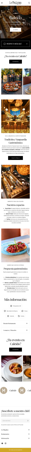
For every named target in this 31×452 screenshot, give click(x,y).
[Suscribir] (28, 420)
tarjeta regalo (15, 158)
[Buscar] (29, 2)
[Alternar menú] (2, 2)
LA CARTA (15, 29)
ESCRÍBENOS (15, 61)
